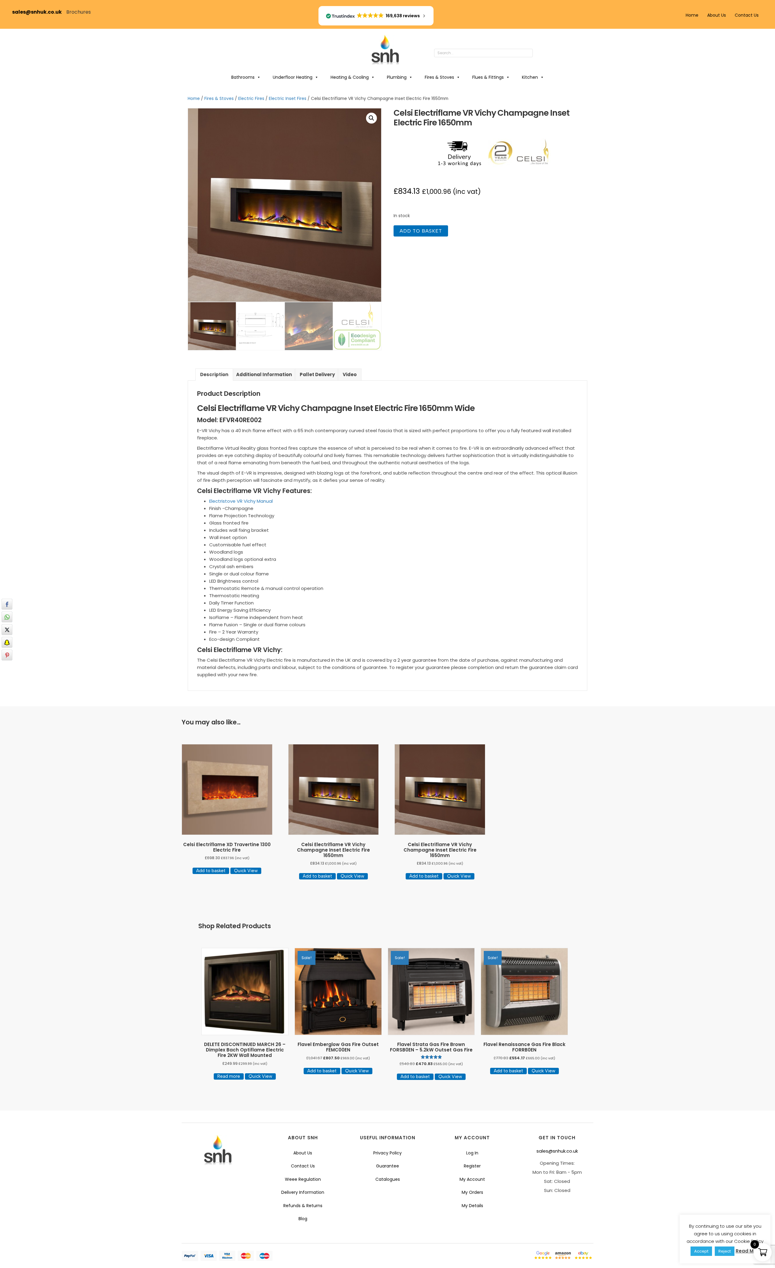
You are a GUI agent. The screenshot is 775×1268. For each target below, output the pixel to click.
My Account (472, 1179)
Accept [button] (701, 1251)
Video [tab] (350, 374)
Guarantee (387, 1166)
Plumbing (397, 77)
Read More (748, 1251)
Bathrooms (243, 77)
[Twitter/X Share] (7, 629)
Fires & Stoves (439, 77)
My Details (472, 1206)
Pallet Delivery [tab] (317, 374)
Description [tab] (214, 374)
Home (692, 15)
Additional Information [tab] (264, 374)
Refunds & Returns (302, 1206)
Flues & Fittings (488, 77)
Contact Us (747, 15)
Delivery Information (302, 1192)
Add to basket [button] (211, 870)
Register (472, 1166)
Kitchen (530, 77)
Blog (302, 1219)
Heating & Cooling (350, 77)
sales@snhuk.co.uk (39, 11)
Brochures (78, 11)
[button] (539, 53)
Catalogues (387, 1179)
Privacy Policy (387, 1153)
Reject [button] (724, 1251)
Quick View (246, 870)
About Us (716, 15)
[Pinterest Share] (7, 655)
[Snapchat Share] (7, 642)
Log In (472, 1153)
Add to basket (421, 231)
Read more (228, 1076)
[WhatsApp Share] (7, 616)
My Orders (472, 1192)
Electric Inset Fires (287, 98)
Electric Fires (251, 98)
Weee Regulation (303, 1179)
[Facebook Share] (7, 604)
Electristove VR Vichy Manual (241, 501)
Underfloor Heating (292, 77)
